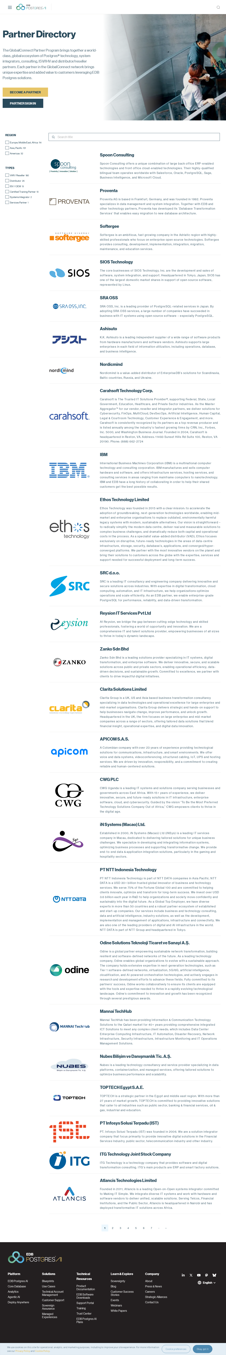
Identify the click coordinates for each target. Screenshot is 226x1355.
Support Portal (85, 1303)
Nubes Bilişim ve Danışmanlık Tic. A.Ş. (135, 1056)
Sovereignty (118, 1281)
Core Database (17, 1286)
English (207, 1282)
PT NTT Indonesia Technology (128, 869)
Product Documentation (85, 1287)
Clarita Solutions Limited (123, 689)
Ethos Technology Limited (124, 499)
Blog (113, 1286)
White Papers (119, 1310)
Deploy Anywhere (18, 1302)
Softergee (109, 226)
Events (115, 1300)
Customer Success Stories (122, 1293)
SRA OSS (109, 297)
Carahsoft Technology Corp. (126, 390)
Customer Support (53, 1300)
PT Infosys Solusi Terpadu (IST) (129, 1122)
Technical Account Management (53, 1293)
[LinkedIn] (183, 1275)
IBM (104, 454)
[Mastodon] (206, 1275)
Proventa (109, 190)
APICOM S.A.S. (114, 738)
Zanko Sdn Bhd (114, 648)
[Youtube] (199, 1275)
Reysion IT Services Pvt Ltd (125, 613)
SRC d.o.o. (110, 572)
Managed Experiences (49, 1315)
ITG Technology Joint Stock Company (135, 1154)
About (148, 1281)
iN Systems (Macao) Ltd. (122, 824)
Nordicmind (111, 364)
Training (81, 1308)
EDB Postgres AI (18, 1281)
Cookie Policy (42, 1350)
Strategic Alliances (156, 1296)
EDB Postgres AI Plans (86, 1320)
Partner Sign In (23, 103)
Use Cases (48, 1286)
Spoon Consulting (117, 154)
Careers (150, 1291)
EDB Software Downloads (85, 1296)
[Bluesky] (214, 1275)
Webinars (116, 1305)
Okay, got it (203, 1348)
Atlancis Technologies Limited (128, 1180)
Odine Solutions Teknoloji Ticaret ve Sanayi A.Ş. (145, 942)
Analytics (13, 1291)
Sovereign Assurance (48, 1307)
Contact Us (152, 1302)
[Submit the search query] (53, 137)
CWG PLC (109, 779)
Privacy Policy (22, 1350)
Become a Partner (25, 92)
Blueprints (48, 1281)
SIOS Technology (116, 261)
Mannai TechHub (116, 1011)
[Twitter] (191, 1275)
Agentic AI (14, 1296)
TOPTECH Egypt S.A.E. (122, 1087)
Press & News (153, 1286)
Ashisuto (108, 328)
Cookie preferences (176, 1348)
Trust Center (83, 1313)
